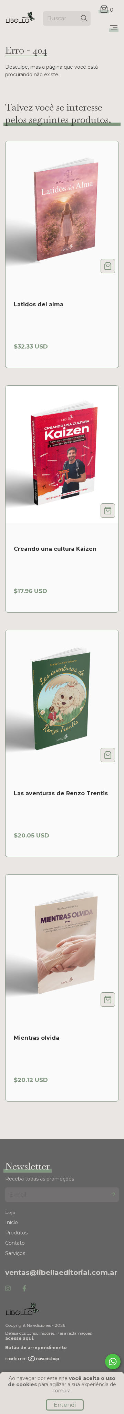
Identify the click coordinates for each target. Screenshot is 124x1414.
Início (11, 1222)
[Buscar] (84, 18)
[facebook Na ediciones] (24, 1288)
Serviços (15, 1253)
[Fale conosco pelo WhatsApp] (113, 1361)
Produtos (16, 1233)
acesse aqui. (19, 1338)
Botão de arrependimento (36, 1347)
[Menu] (113, 28)
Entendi (65, 1405)
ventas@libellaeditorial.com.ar (61, 1272)
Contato (15, 1243)
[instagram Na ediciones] (8, 1288)
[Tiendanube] (32, 1360)
